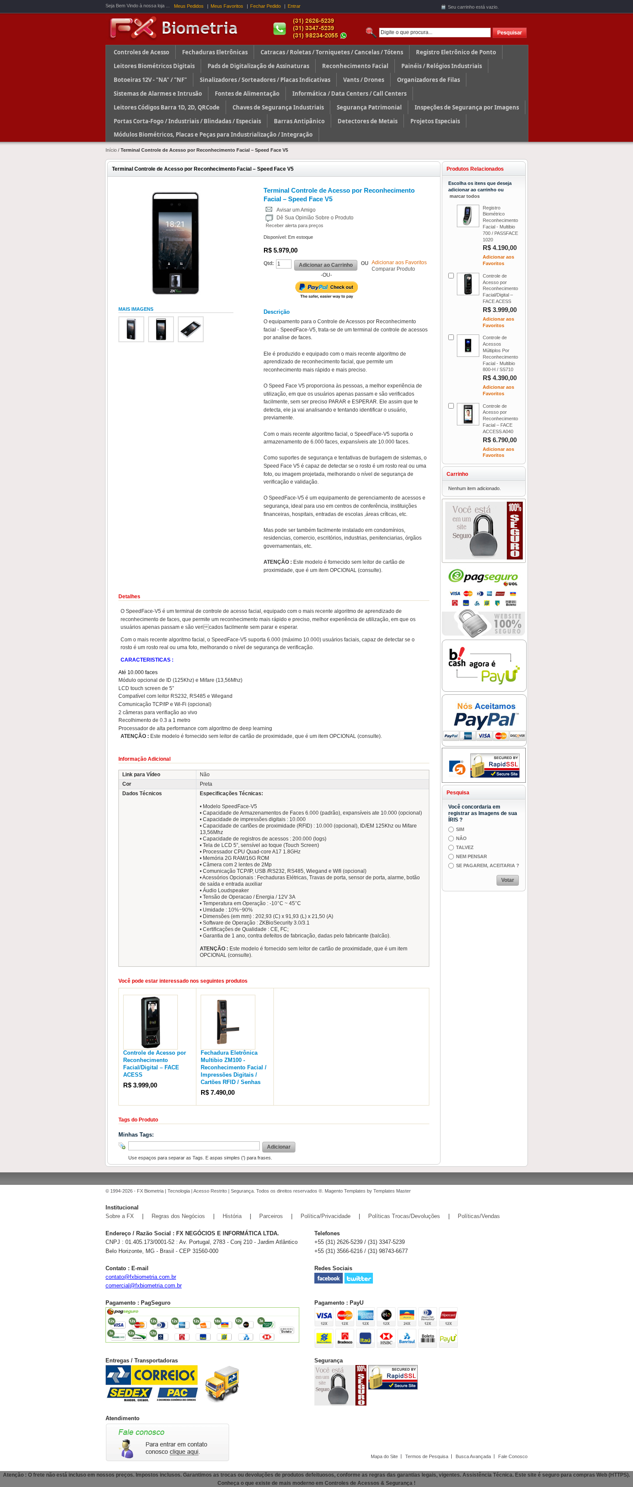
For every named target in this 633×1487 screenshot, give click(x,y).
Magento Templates (345, 1190)
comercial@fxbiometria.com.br (144, 1285)
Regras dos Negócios (178, 1216)
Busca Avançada (473, 1456)
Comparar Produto (393, 269)
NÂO (461, 838)
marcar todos (465, 196)
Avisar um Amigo (296, 210)
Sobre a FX (120, 1216)
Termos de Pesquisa (426, 1456)
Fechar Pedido (265, 6)
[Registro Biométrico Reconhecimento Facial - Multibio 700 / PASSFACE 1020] (468, 216)
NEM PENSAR (471, 856)
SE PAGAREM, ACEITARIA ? (487, 865)
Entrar (294, 6)
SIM (460, 829)
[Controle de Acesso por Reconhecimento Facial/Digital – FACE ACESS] (150, 999)
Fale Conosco (513, 1456)
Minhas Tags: (136, 1134)
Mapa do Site (384, 1456)
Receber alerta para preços (294, 225)
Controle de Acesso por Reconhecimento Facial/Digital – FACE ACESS (500, 288)
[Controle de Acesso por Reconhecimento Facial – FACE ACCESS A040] (468, 414)
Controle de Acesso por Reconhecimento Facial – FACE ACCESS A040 (500, 418)
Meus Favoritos (227, 6)
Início (111, 150)
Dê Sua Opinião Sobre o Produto (315, 218)
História (232, 1216)
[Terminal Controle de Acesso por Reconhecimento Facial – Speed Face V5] (131, 329)
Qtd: (269, 263)
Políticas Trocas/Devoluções (404, 1216)
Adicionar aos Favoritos (399, 262)
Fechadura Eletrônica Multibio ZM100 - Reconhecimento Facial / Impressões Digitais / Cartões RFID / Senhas (234, 1067)
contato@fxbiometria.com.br (141, 1277)
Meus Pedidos (189, 6)
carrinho (466, 6)
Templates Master (392, 1190)
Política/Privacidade (326, 1216)
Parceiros (271, 1216)
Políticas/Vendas (479, 1216)
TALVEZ (465, 847)
